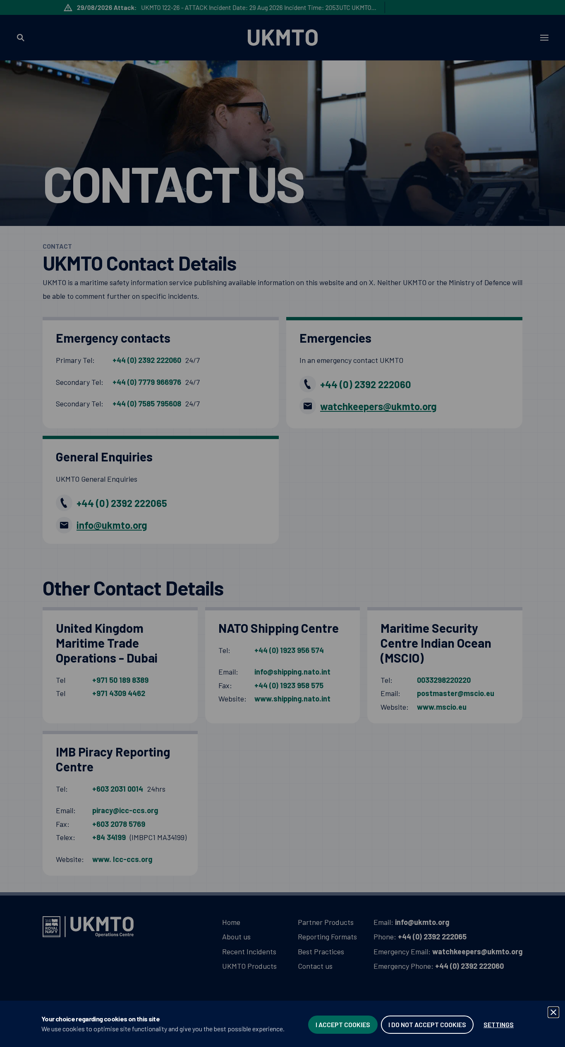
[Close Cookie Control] (553, 1012)
